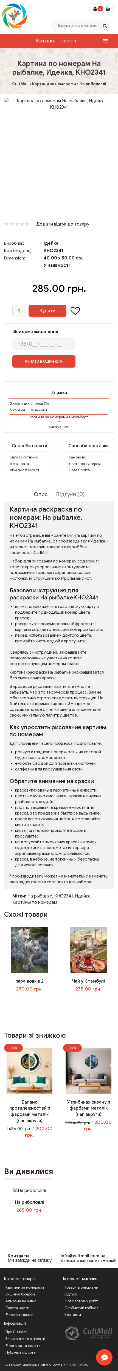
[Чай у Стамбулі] (88, 950)
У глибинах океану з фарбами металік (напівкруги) (88, 1108)
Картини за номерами (24, 1287)
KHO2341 (63, 896)
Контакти (18, 1256)
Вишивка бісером (20, 1294)
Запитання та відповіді (25, 1339)
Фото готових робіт (81, 1301)
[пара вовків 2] (29, 950)
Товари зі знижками (81, 1287)
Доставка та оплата (23, 1345)
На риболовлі (29, 1202)
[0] (108, 9)
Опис (41, 494)
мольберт (79, 417)
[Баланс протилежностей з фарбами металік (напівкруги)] (29, 1070)
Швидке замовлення (35, 331)
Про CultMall (16, 1332)
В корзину (33, 1221)
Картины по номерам (34, 902)
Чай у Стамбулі (88, 981)
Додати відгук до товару (62, 224)
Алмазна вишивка (20, 1301)
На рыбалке (39, 896)
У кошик (33, 1000)
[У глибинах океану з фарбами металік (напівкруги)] (88, 1070)
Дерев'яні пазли (19, 1314)
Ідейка (51, 243)
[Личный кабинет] (95, 9)
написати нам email (98, 1260)
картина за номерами (49, 417)
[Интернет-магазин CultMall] (14, 16)
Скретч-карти (17, 1308)
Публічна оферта (20, 1352)
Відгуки (70, 1294)
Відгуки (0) (70, 494)
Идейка (83, 896)
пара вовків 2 (29, 981)
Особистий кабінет (81, 1308)
